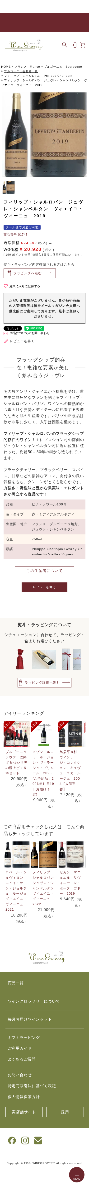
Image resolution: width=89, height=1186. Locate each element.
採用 (65, 1112)
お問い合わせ (20, 1075)
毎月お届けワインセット (30, 1019)
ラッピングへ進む (27, 273)
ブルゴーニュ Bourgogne (63, 66)
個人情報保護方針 (24, 1097)
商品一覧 (16, 983)
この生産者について (44, 571)
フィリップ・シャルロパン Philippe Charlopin (38, 75)
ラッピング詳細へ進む (42, 682)
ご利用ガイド (20, 1048)
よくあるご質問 (22, 1059)
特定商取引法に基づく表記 (32, 1086)
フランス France (27, 66)
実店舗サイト (24, 1112)
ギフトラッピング (24, 1038)
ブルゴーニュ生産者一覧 (21, 71)
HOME (6, 66)
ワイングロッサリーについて (34, 1001)
